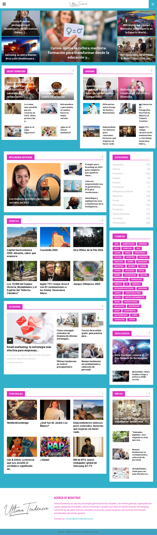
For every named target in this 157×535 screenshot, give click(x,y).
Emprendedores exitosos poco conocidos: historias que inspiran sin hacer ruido (109, 135)
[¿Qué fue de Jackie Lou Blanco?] (55, 410)
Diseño (130, 262)
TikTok (132, 319)
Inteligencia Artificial (123, 191)
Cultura (118, 257)
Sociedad (117, 218)
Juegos (118, 293)
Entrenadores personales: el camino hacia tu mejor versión (67, 111)
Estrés (118, 270)
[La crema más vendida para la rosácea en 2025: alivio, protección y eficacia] (13, 108)
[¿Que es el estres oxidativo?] (49, 131)
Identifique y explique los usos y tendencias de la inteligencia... (94, 202)
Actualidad (118, 164)
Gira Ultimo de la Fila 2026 (88, 250)
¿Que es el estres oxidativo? (65, 129)
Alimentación (128, 244)
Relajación (119, 306)
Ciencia (116, 169)
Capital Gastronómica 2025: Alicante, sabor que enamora (21, 253)
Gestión (143, 275)
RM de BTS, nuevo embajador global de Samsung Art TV (85, 462)
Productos (118, 209)
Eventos (117, 182)
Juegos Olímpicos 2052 (86, 284)
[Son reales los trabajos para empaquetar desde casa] (131, 412)
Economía (118, 173)
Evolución (129, 270)
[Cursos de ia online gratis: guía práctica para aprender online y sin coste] (92, 320)
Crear (127, 253)
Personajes (118, 205)
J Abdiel (44, 459)
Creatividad (140, 253)
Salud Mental (130, 311)
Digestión (119, 262)
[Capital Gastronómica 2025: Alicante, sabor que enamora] (22, 237)
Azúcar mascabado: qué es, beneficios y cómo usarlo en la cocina (56, 93)
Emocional (119, 266)
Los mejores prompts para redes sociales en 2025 (29, 201)
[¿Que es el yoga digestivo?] (13, 131)
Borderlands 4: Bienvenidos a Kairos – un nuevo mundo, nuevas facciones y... (87, 55)
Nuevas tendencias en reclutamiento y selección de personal (139, 454)
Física (141, 270)
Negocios (118, 196)
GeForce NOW (130, 275)
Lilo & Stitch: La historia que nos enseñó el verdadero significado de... (20, 464)
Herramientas (121, 279)
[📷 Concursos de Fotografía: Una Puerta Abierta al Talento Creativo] (127, 108)
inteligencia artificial (124, 288)
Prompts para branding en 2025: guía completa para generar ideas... (94, 170)
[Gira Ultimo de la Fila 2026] (88, 237)
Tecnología (119, 319)
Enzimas (131, 266)
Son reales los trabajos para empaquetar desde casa (131, 420)
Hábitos (118, 284)
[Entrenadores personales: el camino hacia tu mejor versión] (49, 108)
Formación (118, 187)
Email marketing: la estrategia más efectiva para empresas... (29, 348)
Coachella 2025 (49, 250)
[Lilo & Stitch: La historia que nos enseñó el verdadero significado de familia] (22, 447)
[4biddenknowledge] (22, 410)
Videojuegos (119, 223)
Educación (142, 262)
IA (127, 284)
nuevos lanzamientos (134, 297)
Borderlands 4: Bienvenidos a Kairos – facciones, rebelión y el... (29, 29)
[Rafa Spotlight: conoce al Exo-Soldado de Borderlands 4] (131, 351)
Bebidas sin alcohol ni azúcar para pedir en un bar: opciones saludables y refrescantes (21, 89)
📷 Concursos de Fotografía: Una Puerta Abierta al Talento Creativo (145, 113)
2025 (116, 244)
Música (118, 297)
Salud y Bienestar (121, 214)
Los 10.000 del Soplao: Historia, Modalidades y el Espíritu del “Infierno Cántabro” (22, 289)
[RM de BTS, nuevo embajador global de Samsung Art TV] (88, 447)
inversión (142, 288)
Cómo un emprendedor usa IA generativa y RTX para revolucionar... (94, 187)
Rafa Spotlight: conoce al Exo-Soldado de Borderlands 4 (131, 358)
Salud (117, 311)
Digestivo (143, 257)
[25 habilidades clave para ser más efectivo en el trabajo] (121, 473)
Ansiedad (143, 244)
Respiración (134, 306)
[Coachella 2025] (55, 237)
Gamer (117, 275)
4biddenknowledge (18, 422)
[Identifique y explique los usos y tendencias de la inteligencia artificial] (73, 203)
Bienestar (127, 248)
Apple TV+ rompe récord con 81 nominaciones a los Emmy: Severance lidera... (145, 135)
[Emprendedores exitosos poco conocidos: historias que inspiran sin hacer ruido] (91, 131)
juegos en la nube (133, 293)
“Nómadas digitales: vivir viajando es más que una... (140, 436)
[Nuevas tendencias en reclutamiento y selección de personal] (92, 351)
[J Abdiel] (55, 447)
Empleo (116, 178)
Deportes (130, 257)
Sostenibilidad (121, 315)
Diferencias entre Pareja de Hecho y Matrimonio (109, 109)
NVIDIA (117, 302)
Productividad (130, 302)
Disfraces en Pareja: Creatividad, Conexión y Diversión (134, 93)
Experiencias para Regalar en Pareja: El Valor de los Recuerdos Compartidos (99, 91)
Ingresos (136, 284)
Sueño (134, 315)
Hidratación (136, 279)
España (143, 266)
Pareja (116, 200)
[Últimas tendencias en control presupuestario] (67, 351)
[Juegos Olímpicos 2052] (88, 271)
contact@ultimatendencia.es (79, 518)
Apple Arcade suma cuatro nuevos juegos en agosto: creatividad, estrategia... (29, 55)
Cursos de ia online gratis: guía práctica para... (92, 333)
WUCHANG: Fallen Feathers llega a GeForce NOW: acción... (141, 376)
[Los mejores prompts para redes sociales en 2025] (34, 184)
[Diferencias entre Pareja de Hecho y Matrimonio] (91, 108)
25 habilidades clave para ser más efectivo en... (140, 471)
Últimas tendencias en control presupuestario (67, 364)
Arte (117, 248)
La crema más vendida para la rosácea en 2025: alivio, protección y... (30, 113)
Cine (138, 248)
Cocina (118, 253)
